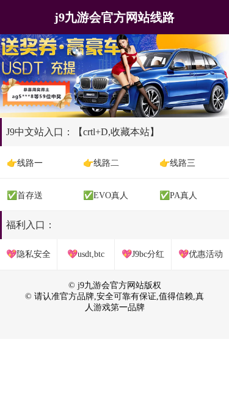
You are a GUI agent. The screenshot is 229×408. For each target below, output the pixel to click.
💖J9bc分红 (143, 254)
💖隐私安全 (28, 254)
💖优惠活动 (200, 254)
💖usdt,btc (85, 254)
